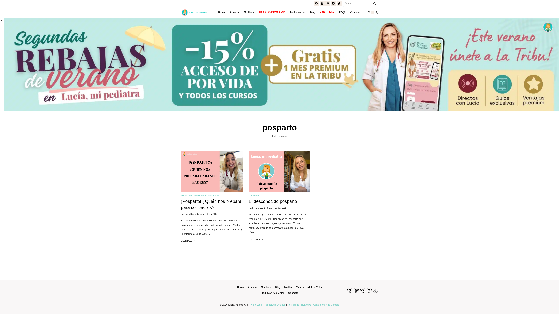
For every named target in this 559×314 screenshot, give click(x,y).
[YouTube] (327, 3)
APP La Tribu (327, 12)
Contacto (355, 12)
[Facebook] (316, 3)
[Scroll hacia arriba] (553, 306)
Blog (312, 12)
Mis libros (249, 12)
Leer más (188, 241)
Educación (254, 196)
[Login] (376, 12)
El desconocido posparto (273, 201)
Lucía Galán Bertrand (194, 214)
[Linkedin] (333, 3)
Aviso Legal (256, 304)
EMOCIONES (186, 196)
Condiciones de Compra (326, 304)
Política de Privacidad (299, 304)
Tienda (300, 287)
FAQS (342, 12)
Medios (288, 287)
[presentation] (212, 171)
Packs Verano (297, 12)
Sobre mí (234, 12)
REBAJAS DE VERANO (272, 12)
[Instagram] (322, 3)
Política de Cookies (274, 304)
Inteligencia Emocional (206, 196)
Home (221, 12)
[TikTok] (339, 3)
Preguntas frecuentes (272, 293)
